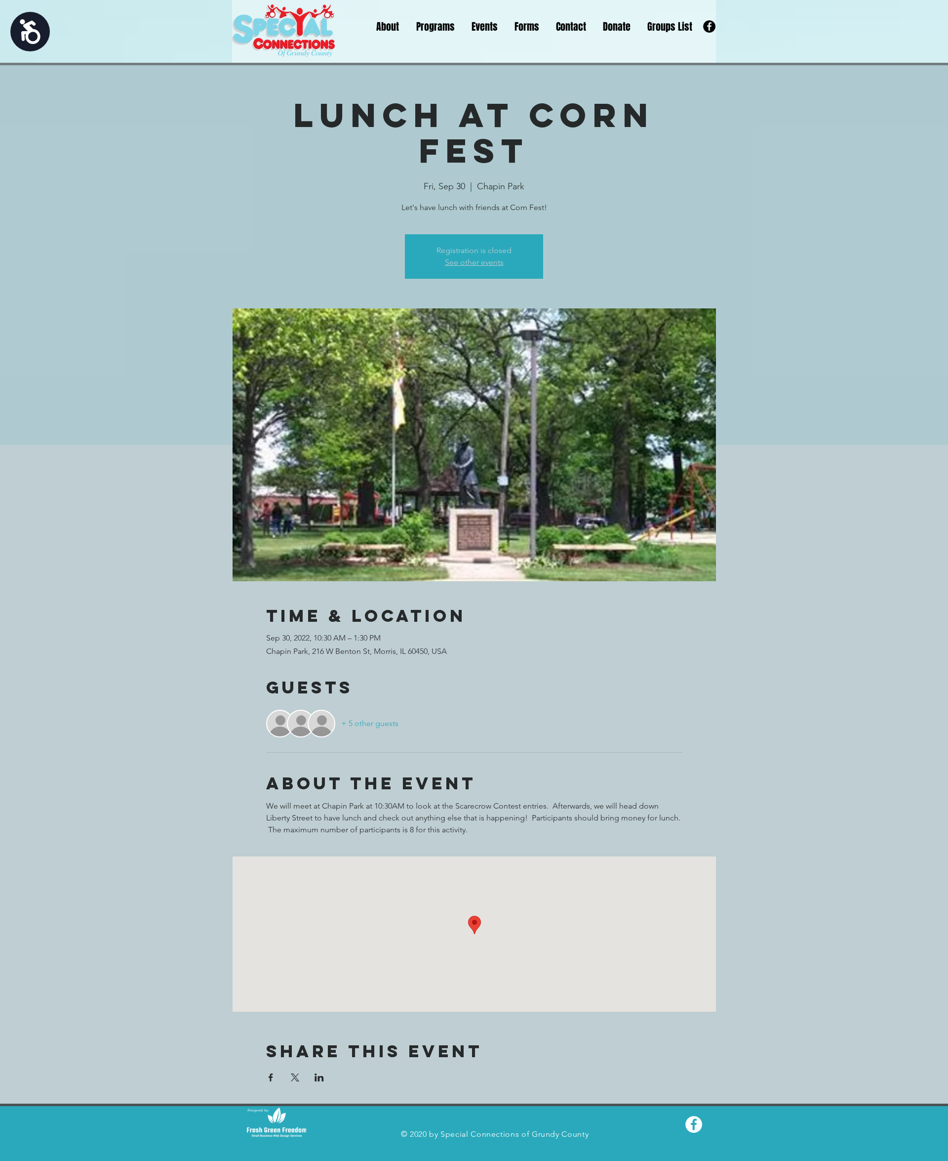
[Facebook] (709, 26)
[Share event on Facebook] (271, 1077)
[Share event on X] (295, 1077)
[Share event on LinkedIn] (319, 1077)
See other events (474, 262)
